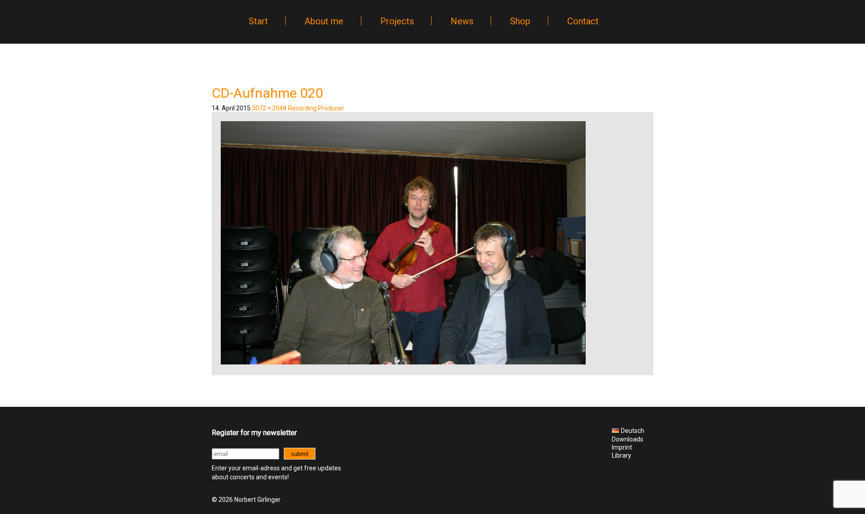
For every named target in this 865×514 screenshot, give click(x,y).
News (462, 21)
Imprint (622, 447)
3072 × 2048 (269, 108)
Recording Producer (316, 108)
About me (324, 21)
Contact (583, 21)
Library (621, 455)
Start (258, 21)
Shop (520, 21)
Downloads (627, 439)
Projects (397, 21)
